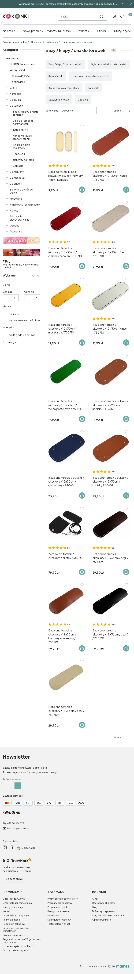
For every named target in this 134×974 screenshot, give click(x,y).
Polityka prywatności (14, 935)
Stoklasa (14, 314)
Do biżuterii (16, 183)
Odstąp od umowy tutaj (15, 950)
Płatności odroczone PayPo (62, 898)
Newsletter (53, 915)
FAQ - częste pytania (103, 911)
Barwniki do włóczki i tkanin (22, 191)
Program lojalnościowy (59, 902)
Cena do (29, 291)
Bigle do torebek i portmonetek (23, 122)
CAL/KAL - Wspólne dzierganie (108, 915)
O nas (95, 898)
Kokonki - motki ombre (15, 42)
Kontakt (7, 911)
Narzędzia (15, 93)
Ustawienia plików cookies (17, 946)
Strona (117, 110)
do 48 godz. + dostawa (22, 334)
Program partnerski (57, 907)
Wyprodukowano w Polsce (24, 320)
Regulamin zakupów (14, 923)
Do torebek (52, 42)
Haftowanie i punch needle (25, 204)
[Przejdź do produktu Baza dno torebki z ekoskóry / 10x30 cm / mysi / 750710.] (110, 294)
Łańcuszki (19, 153)
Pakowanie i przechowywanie (19, 218)
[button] (101, 16)
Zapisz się (17, 785)
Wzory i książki (18, 69)
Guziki (13, 87)
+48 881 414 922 (15, 823)
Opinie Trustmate (101, 919)
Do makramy (17, 171)
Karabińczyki (20, 129)
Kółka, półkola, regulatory (22, 146)
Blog (94, 907)
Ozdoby (14, 225)
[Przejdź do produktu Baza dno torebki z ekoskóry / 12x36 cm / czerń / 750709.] (110, 600)
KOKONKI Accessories (22, 64)
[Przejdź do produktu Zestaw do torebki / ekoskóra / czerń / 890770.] (66, 524)
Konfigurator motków (59, 919)
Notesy (14, 210)
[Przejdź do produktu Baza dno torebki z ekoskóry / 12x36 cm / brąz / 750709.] (110, 524)
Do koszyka (82, 189)
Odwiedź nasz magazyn (16, 915)
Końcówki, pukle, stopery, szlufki (22, 137)
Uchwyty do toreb (23, 159)
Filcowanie (16, 198)
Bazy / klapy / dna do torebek (65, 64)
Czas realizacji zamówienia (17, 902)
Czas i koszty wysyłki (14, 898)
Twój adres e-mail (12, 779)
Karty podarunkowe (58, 911)
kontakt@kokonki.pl (18, 828)
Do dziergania (17, 81)
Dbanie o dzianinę (20, 75)
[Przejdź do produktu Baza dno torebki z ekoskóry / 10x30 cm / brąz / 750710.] (110, 141)
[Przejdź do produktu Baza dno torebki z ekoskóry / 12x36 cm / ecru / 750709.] (66, 676)
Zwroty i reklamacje (13, 907)
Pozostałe (16, 231)
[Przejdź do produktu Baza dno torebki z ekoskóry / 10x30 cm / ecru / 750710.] (110, 218)
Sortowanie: (52, 110)
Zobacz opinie (14, 878)
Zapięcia (18, 165)
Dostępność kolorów (103, 902)
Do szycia (15, 99)
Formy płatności (11, 919)
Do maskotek (17, 177)
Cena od (8, 291)
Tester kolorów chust (58, 923)
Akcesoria (36, 42)
